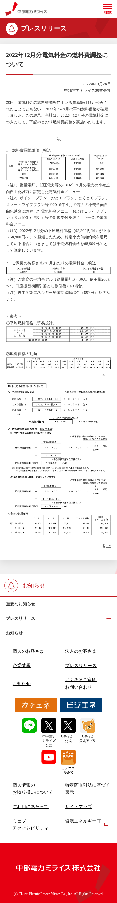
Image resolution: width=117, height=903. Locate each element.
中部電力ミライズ (26, 9)
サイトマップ (78, 806)
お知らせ (22, 683)
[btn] (58, 604)
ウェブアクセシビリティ (31, 825)
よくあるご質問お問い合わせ (81, 683)
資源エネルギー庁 (83, 821)
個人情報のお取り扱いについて (33, 789)
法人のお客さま (81, 651)
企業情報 (22, 665)
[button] (108, 9)
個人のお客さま (28, 651)
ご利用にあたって (31, 806)
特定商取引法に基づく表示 (87, 789)
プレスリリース (81, 665)
